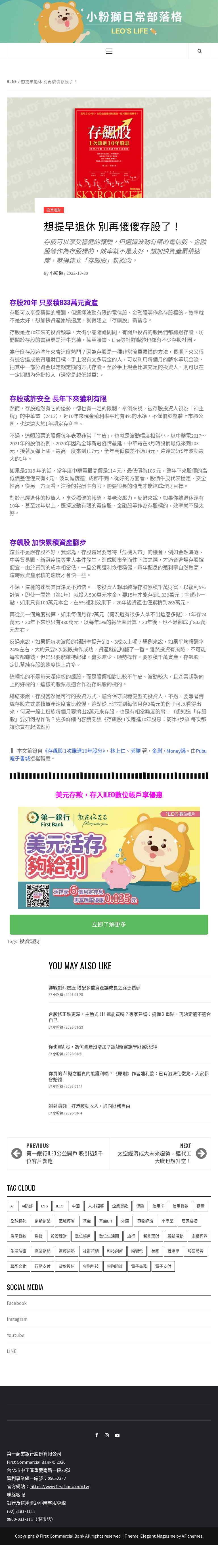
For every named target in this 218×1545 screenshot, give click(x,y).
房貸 (39, 1236)
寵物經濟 (145, 1221)
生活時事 (18, 1251)
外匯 (125, 1221)
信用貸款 (180, 1206)
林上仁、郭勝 (125, 751)
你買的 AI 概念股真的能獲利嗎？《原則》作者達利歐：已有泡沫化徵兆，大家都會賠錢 (129, 1076)
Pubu (201, 751)
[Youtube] (115, 1435)
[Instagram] (104, 1435)
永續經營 (199, 1236)
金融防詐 (115, 1266)
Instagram (17, 1319)
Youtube (15, 1335)
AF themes (192, 1536)
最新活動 (175, 1236)
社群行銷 (91, 1251)
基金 (87, 1221)
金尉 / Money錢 (169, 751)
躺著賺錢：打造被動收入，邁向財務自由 (89, 1105)
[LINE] (125, 1435)
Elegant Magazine (157, 1536)
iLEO (60, 1206)
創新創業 (43, 1221)
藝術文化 (18, 1266)
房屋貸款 (18, 1236)
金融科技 (91, 1266)
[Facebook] (93, 1435)
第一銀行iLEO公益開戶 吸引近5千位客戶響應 (64, 1153)
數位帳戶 (83, 1236)
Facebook (17, 1303)
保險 (140, 1206)
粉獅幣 (137, 1251)
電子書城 (20, 758)
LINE (11, 1351)
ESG (44, 1206)
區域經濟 (67, 1221)
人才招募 (96, 1206)
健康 (201, 1206)
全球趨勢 (18, 1221)
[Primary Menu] (109, 51)
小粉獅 (56, 273)
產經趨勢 (67, 1251)
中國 (76, 1206)
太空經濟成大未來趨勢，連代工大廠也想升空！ (155, 1153)
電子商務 (139, 1266)
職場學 (173, 1251)
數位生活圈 (109, 1236)
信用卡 (158, 1206)
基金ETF (106, 1221)
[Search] (200, 50)
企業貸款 (120, 1206)
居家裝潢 (190, 1221)
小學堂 (167, 1221)
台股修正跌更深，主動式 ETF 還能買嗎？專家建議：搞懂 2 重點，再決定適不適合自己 (130, 1016)
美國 (155, 1251)
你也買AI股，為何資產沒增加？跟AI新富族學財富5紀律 (103, 1046)
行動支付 (43, 1266)
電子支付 (163, 1266)
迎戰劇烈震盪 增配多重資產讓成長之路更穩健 (95, 987)
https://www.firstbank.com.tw (59, 1486)
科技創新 (115, 1251)
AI (12, 1206)
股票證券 (196, 1251)
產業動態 (43, 1251)
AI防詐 (27, 1206)
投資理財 (54, 209)
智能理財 (151, 1236)
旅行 (131, 1236)
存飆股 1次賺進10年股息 (75, 751)
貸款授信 (67, 1266)
